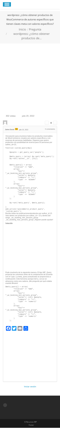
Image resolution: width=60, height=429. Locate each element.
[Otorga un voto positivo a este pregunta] (47, 123)
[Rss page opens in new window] (5, 405)
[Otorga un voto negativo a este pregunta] (55, 123)
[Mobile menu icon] (7, 4)
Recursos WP (31, 422)
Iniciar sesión (30, 386)
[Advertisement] (30, 75)
